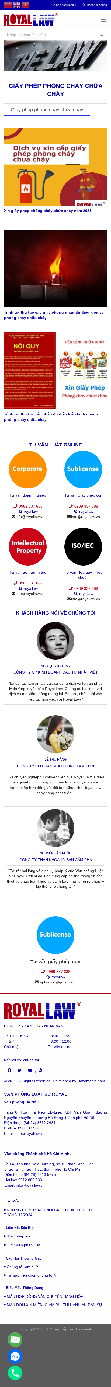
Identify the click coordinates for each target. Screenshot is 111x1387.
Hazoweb (84, 1329)
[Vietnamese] (25, 5)
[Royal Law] (31, 19)
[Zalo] (15, 1356)
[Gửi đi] (101, 34)
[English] (17, 5)
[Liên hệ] (15, 1339)
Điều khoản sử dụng (94, 4)
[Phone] (15, 1373)
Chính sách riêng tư (64, 4)
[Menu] (103, 19)
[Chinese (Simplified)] (8, 5)
